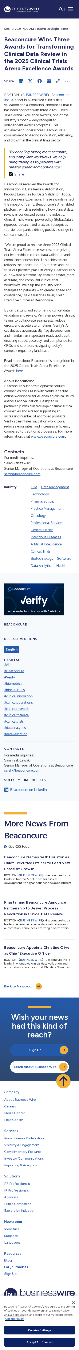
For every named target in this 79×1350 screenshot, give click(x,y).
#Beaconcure (14, 671)
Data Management (55, 487)
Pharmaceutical (42, 501)
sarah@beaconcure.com (22, 474)
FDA (34, 487)
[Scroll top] (63, 1081)
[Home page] (21, 9)
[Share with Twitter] (30, 81)
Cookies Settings (39, 1330)
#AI (6, 664)
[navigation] (70, 9)
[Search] (61, 9)
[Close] (73, 1303)
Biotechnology (42, 558)
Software (64, 558)
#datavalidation (15, 734)
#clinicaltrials (14, 721)
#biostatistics (14, 690)
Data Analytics (41, 565)
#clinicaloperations (18, 702)
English (11, 649)
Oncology (38, 515)
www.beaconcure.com (48, 436)
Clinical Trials (41, 551)
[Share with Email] (49, 81)
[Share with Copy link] (58, 81)
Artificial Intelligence (46, 544)
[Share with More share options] (67, 81)
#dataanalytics (15, 728)
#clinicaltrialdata (16, 715)
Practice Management (47, 508)
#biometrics (13, 683)
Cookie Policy (14, 1318)
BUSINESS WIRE (35, 95)
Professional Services (47, 523)
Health (61, 565)
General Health (42, 530)
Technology (40, 494)
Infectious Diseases (46, 537)
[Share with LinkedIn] (21, 81)
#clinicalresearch (16, 709)
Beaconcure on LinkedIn (28, 790)
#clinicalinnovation (18, 696)
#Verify (9, 677)
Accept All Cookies (39, 1342)
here (19, 371)
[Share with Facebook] (39, 81)
